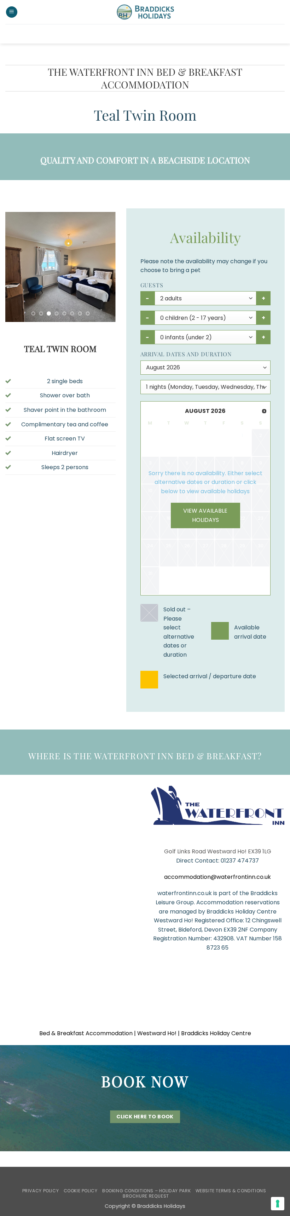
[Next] (104, 267)
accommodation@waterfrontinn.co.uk (217, 877)
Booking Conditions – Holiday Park (146, 1191)
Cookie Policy (81, 1191)
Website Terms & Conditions (231, 1191)
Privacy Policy (40, 1191)
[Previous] (16, 267)
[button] (11, 12)
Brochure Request (146, 1196)
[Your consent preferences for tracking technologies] (277, 1203)
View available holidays (205, 515)
